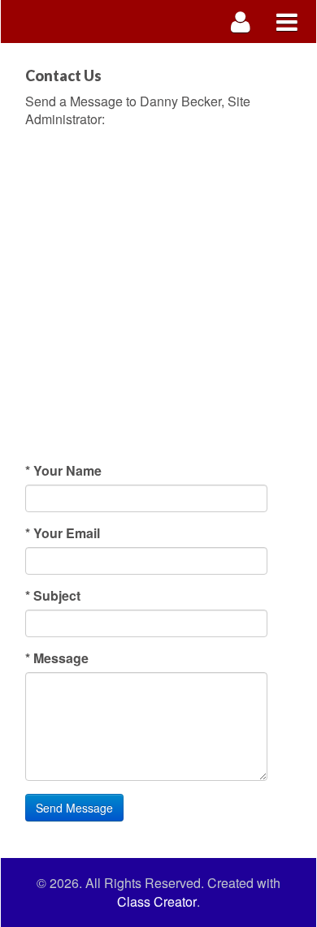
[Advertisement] (158, 295)
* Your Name (63, 471)
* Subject (52, 596)
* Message (57, 658)
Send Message (74, 808)
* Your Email (62, 533)
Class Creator (157, 902)
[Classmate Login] (241, 21)
